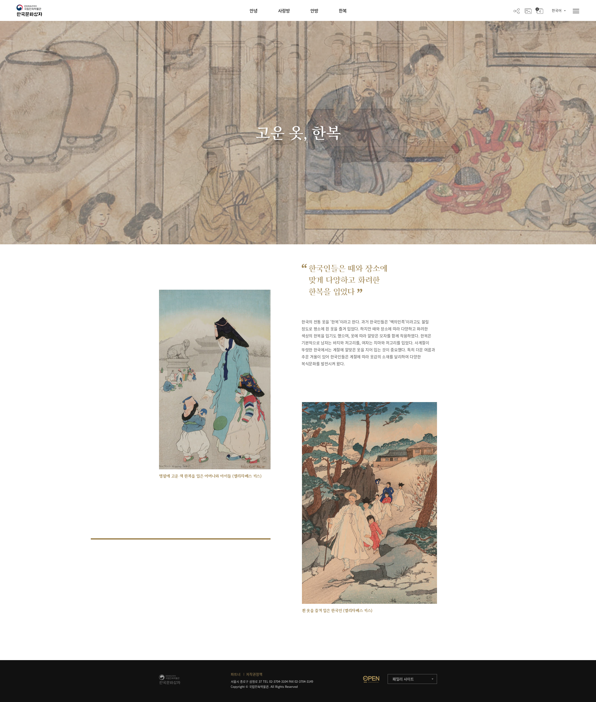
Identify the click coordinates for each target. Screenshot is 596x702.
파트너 (235, 674)
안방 (314, 10)
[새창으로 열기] (371, 679)
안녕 (253, 10)
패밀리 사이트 (403, 679)
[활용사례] (528, 10)
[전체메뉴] (576, 11)
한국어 (557, 10)
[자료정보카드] (539, 10)
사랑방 (284, 10)
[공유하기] (517, 10)
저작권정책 (254, 674)
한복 (343, 10)
